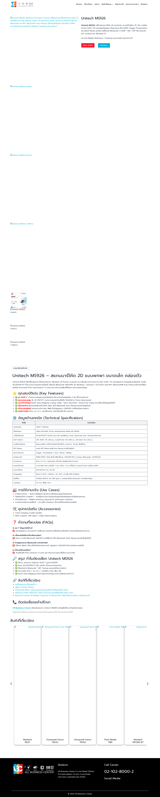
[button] (11, 684)
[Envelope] (120, 783)
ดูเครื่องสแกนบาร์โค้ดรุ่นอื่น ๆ (26, 584)
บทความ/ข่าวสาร (132, 4)
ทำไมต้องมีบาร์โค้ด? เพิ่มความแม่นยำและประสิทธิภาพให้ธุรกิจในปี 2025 (41, 590)
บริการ (97, 4)
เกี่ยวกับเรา (88, 4)
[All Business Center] (22, 4)
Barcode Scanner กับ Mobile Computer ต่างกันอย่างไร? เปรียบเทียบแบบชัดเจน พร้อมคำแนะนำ (52, 595)
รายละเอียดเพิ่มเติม (20, 368)
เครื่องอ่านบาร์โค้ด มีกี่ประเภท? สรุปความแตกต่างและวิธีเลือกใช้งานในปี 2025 (44, 592)
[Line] (113, 783)
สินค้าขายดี (119, 4)
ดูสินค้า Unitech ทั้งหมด (24, 587)
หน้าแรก (79, 4)
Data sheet (88, 45)
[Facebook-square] (106, 783)
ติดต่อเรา (144, 4)
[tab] (20, 368)
